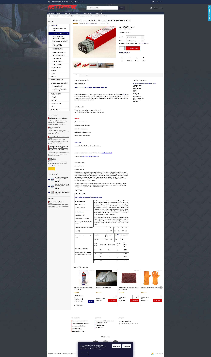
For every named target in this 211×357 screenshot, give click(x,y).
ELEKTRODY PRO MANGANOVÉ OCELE (59, 37)
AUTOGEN (54, 100)
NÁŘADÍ (53, 97)
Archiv (52, 169)
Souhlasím (127, 346)
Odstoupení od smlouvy (78, 331)
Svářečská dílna (100, 325)
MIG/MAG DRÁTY (56, 68)
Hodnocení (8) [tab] (84, 75)
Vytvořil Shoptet (159, 353)
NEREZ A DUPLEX (58, 49)
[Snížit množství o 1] (125, 49)
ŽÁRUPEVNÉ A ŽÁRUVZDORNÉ (57, 45)
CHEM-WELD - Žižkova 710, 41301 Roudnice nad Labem (105, 322)
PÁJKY (53, 74)
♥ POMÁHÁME (99, 328)
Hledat (121, 8)
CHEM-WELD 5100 (107, 153)
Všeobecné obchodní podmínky (80, 323)
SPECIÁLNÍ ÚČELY (58, 61)
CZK (153, 2)
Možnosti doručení (143, 43)
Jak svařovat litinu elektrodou (59, 137)
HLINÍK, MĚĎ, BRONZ (59, 52)
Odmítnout (116, 346)
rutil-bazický (81, 212)
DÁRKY (53, 106)
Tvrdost (117, 234)
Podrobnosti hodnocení (91, 23)
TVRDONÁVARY (57, 65)
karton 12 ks (80, 305)
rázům (124, 94)
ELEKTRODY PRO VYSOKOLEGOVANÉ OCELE (144, 84)
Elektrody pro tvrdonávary (58, 118)
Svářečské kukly (57, 86)
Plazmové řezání (55, 127)
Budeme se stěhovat (56, 202)
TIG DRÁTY (54, 71)
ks (74, 305)
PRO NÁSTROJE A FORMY (60, 41)
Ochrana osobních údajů (78, 326)
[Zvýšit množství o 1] (125, 47)
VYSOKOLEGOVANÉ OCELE (60, 33)
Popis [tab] (76, 75)
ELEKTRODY (54, 25)
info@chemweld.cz (126, 321)
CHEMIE (53, 77)
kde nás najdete (105, 337)
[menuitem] (51, 13)
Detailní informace (123, 53)
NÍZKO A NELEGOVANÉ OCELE (59, 29)
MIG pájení (52, 159)
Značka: (103, 23)
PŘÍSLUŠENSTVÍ (56, 94)
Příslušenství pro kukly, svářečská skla (60, 90)
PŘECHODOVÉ (57, 58)
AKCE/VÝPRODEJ (56, 110)
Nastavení (84, 353)
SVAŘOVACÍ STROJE (57, 80)
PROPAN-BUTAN (56, 103)
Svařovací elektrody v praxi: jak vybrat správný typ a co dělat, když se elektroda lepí (58, 147)
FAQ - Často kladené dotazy (79, 321)
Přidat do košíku (134, 48)
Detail (91, 301)
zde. (100, 349)
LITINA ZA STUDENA (59, 55)
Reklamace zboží (76, 329)
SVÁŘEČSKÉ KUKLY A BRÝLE (59, 83)
